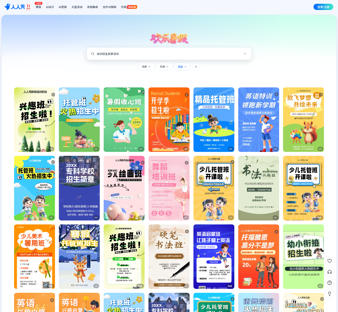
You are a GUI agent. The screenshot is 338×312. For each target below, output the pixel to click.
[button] (34, 119)
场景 (144, 66)
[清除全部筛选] (196, 67)
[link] (303, 188)
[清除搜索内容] (245, 53)
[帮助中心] (329, 282)
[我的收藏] (329, 260)
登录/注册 (323, 7)
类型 (180, 66)
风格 (162, 66)
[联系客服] (329, 271)
